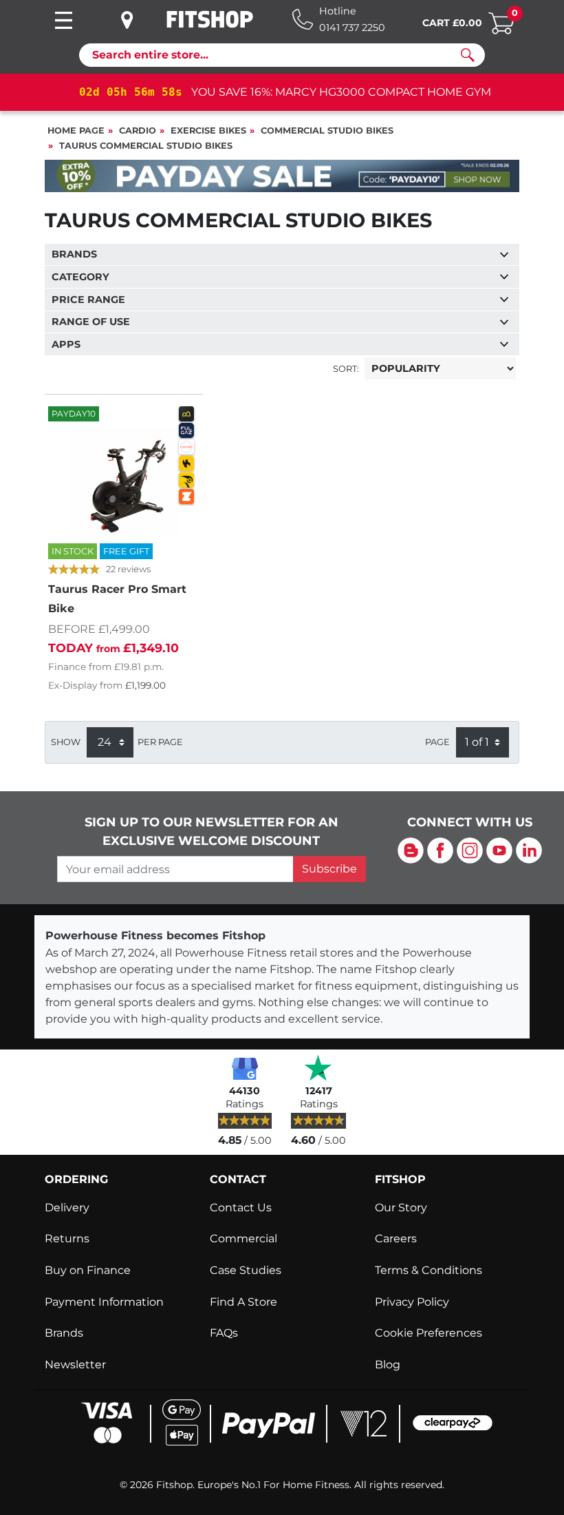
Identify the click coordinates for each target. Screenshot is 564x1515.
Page (437, 742)
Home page (76, 130)
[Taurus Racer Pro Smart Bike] (123, 482)
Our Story (401, 1207)
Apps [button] (66, 344)
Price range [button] (88, 299)
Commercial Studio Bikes (327, 130)
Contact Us (241, 1207)
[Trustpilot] (318, 1067)
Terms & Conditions (428, 1270)
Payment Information (104, 1301)
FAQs (224, 1332)
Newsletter (75, 1364)
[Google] (245, 1067)
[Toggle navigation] (63, 20)
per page (160, 742)
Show (65, 742)
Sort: (346, 369)
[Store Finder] (137, 20)
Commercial (243, 1238)
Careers (396, 1238)
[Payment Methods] (282, 1421)
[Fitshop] (209, 19)
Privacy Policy (412, 1301)
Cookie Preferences (428, 1332)
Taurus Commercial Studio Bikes (145, 145)
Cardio (137, 130)
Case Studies (245, 1270)
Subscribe (329, 868)
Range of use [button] (91, 321)
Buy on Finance (88, 1270)
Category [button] (80, 277)
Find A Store (243, 1301)
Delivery (67, 1207)
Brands (64, 1332)
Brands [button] (74, 254)
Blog (387, 1364)
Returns (67, 1238)
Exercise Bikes (208, 130)
